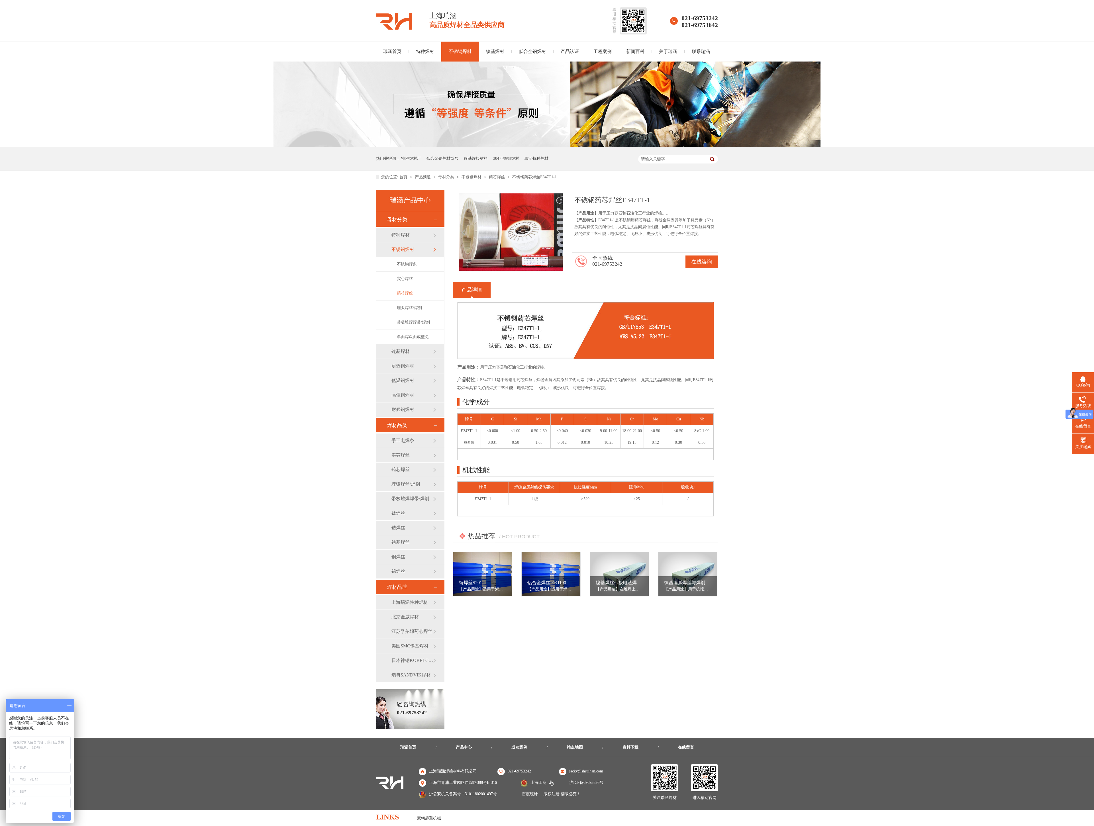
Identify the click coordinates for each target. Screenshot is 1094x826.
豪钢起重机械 (429, 818)
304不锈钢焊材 (506, 158)
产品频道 (423, 177)
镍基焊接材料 (476, 158)
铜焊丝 (398, 556)
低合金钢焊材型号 (442, 158)
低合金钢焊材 (532, 51)
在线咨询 (701, 262)
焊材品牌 (397, 587)
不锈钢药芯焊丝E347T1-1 (534, 177)
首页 (404, 177)
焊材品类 (397, 425)
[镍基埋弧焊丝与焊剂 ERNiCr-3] (687, 574)
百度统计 (530, 794)
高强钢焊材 (402, 394)
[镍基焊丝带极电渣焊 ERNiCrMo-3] (619, 574)
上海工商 (538, 782)
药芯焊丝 (497, 177)
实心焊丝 (405, 279)
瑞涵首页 (392, 51)
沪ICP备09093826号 (586, 782)
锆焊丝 (398, 527)
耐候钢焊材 (402, 409)
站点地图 (575, 747)
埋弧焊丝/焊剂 (409, 308)
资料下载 (630, 747)
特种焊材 (425, 51)
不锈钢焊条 (407, 264)
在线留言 (686, 747)
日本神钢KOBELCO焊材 (412, 660)
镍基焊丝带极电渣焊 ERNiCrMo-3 (629, 582)
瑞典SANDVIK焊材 (411, 674)
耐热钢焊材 (402, 365)
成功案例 (519, 747)
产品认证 (570, 51)
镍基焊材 (495, 51)
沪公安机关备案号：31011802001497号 (463, 794)
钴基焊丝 (400, 542)
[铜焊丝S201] (482, 574)
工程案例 (602, 51)
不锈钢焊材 (460, 51)
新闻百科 (635, 51)
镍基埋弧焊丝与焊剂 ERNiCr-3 (694, 582)
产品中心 (464, 747)
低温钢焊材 (402, 380)
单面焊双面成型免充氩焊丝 (415, 337)
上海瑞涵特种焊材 (409, 602)
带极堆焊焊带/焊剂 (413, 322)
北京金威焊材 (405, 616)
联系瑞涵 (701, 51)
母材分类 (446, 177)
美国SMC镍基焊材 (409, 645)
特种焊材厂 (411, 158)
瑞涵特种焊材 (536, 158)
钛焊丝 (398, 513)
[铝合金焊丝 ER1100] (551, 574)
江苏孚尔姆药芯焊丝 (411, 631)
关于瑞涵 (668, 51)
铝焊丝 (398, 571)
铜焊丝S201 (470, 582)
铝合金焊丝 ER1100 (546, 582)
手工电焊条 (402, 440)
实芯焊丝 (400, 455)
